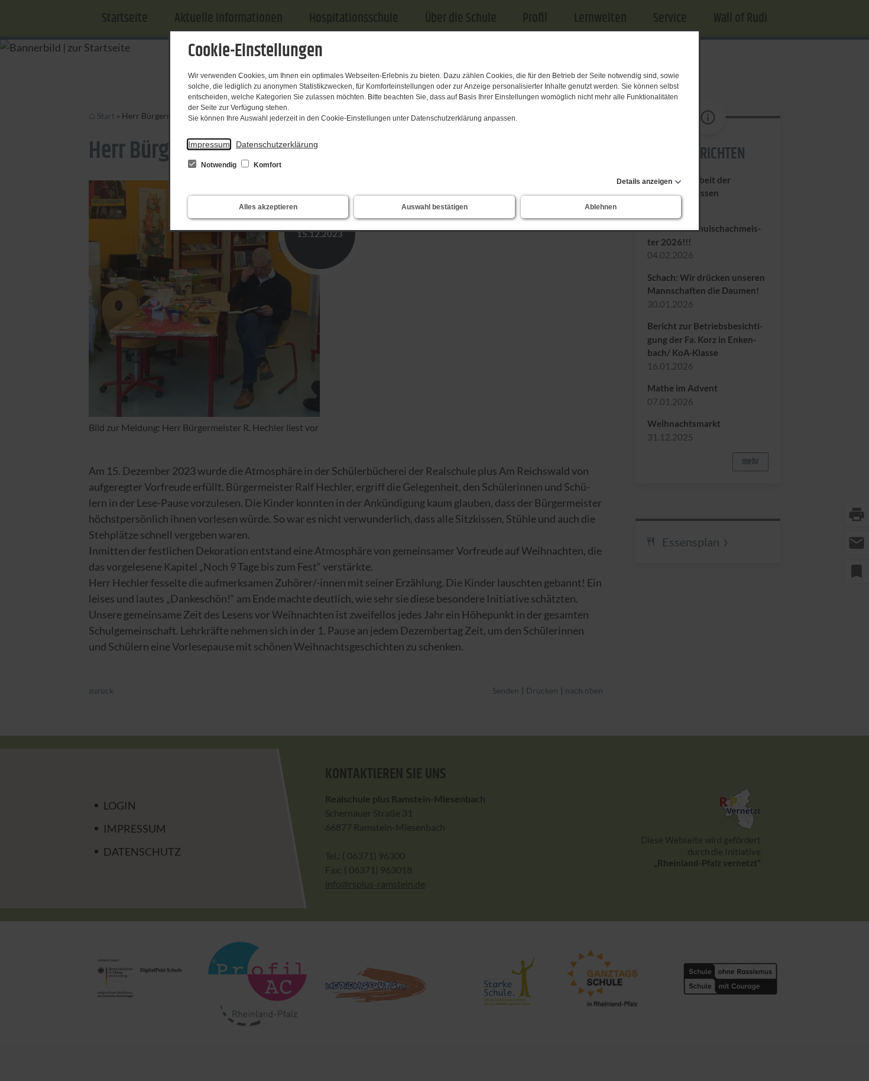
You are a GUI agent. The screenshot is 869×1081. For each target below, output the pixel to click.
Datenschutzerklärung (277, 144)
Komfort (266, 165)
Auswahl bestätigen (434, 207)
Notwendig (218, 165)
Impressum (209, 144)
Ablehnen (601, 207)
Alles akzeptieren (268, 207)
